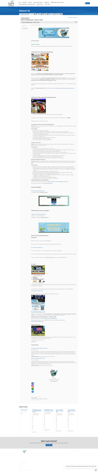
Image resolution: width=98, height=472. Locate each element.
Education (36, 462)
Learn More (49, 445)
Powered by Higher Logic (74, 469)
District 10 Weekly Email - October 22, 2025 (59, 410)
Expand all (70, 17)
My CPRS (51, 463)
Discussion (32, 14)
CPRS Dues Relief (24, 409)
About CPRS (36, 461)
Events (52, 14)
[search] (83, 3)
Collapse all (75, 17)
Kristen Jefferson (36, 413)
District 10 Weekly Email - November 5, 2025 (72, 410)
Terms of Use (67, 462)
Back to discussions (25, 18)
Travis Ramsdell (25, 28)
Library (40, 14)
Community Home (23, 14)
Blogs (46, 14)
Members (59, 14)
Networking (52, 461)
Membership (52, 462)
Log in (87, 3)
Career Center (36, 463)
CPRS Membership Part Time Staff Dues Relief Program (36, 410)
